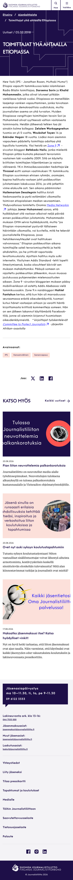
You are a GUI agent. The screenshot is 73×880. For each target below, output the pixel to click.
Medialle (8, 799)
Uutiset (7, 32)
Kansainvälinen (20, 355)
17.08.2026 (8, 629)
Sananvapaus (41, 355)
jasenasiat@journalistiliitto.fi (17, 739)
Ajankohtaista (27, 15)
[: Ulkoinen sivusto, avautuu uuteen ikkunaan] (33, 378)
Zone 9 (51, 145)
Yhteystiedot (11, 763)
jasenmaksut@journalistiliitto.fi (18, 730)
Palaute (8, 836)
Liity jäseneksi (12, 772)
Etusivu (7, 15)
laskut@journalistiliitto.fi (15, 749)
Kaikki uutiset (55, 401)
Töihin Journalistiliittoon (19, 809)
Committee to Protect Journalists (24, 324)
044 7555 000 (9, 720)
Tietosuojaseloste (14, 827)
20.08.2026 (8, 461)
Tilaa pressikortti (14, 781)
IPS (6, 355)
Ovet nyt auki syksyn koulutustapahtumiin (33, 547)
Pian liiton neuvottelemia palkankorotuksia (34, 465)
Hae (56, 8)
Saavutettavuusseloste (18, 818)
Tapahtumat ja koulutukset (21, 790)
